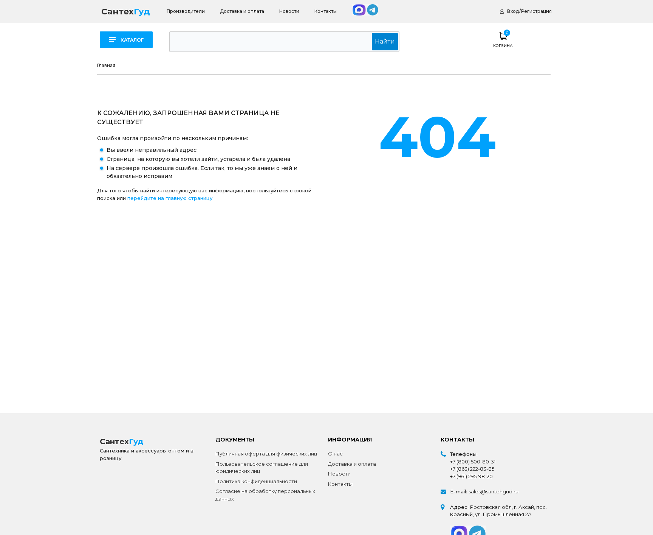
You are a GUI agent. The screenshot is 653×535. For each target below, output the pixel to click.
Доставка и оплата (242, 11)
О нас (335, 454)
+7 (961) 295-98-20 (471, 476)
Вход (513, 11)
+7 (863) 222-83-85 (472, 469)
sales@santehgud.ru (493, 491)
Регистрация (536, 11)
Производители (186, 11)
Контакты (325, 11)
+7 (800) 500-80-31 (472, 462)
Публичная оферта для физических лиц (266, 454)
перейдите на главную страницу (169, 198)
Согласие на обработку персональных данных (265, 495)
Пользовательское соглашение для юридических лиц (261, 467)
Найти (385, 41)
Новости (289, 11)
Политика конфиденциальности (256, 481)
